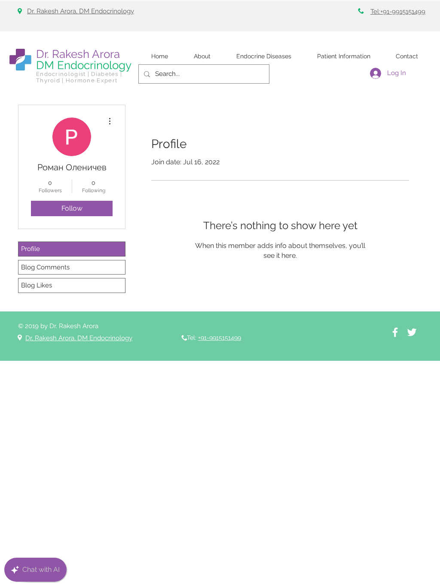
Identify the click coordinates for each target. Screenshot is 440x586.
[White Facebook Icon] (395, 332)
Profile (30, 249)
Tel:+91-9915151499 (397, 11)
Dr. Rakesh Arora (78, 54)
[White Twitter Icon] (412, 332)
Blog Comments (45, 267)
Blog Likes (36, 285)
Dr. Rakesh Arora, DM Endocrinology (80, 11)
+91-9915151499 (219, 337)
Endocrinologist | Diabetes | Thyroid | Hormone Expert (79, 77)
